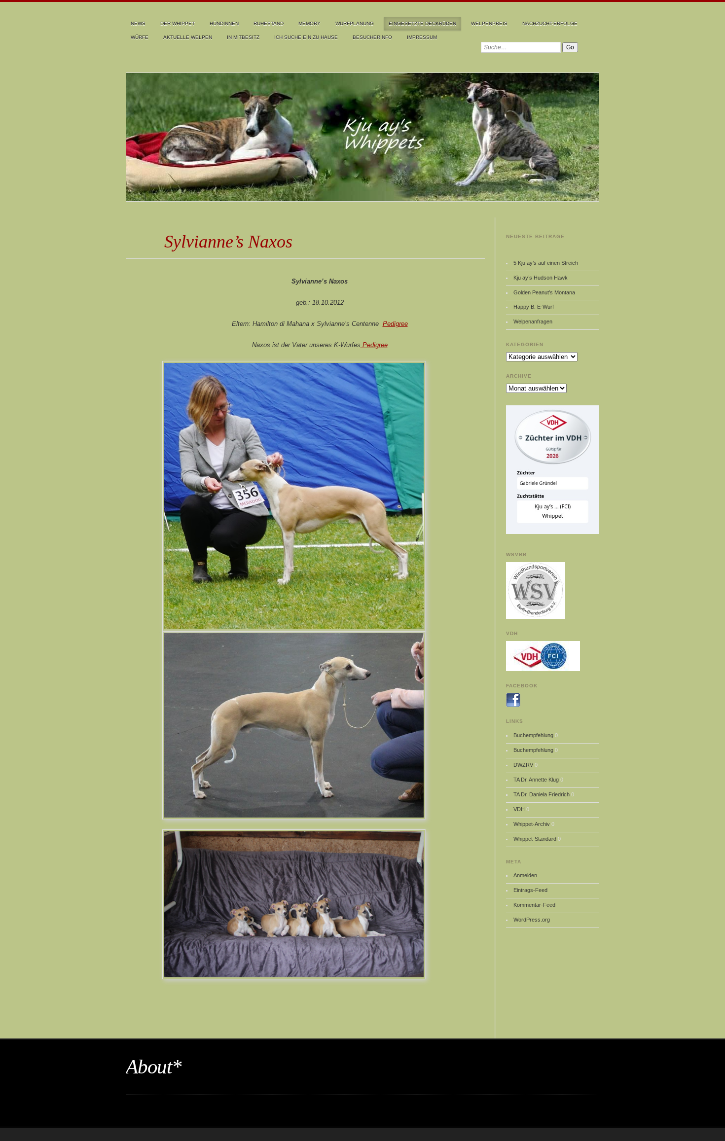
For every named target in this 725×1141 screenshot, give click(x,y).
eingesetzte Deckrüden (422, 23)
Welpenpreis (489, 23)
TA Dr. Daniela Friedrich (541, 794)
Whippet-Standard (534, 839)
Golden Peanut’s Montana (544, 292)
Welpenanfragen (532, 321)
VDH (519, 809)
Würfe (139, 37)
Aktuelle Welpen (187, 37)
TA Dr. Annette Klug (536, 780)
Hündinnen (224, 23)
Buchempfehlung (533, 735)
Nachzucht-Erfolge (550, 23)
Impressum (422, 37)
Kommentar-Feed (534, 905)
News (138, 23)
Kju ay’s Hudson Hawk (540, 278)
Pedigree (395, 323)
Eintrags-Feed (530, 890)
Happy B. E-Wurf (533, 307)
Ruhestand (269, 23)
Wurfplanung (354, 23)
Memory (309, 23)
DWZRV (523, 765)
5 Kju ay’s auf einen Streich (545, 263)
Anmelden (525, 875)
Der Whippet (177, 23)
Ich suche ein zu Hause (306, 37)
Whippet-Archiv (531, 824)
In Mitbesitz (243, 37)
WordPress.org (531, 920)
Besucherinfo (372, 37)
